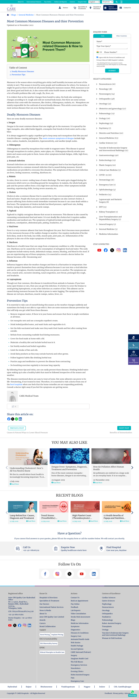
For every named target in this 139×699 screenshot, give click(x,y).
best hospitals (16, 384)
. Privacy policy (117, 693)
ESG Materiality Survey (48, 643)
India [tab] (102, 36)
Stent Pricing (45, 635)
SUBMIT (112, 70)
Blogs (13, 15)
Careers (72, 2)
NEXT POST (124, 428)
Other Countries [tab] (121, 36)
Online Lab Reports (60, 2)
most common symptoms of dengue (58, 138)
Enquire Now (82, 2)
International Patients (34, 2)
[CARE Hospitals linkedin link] (30, 625)
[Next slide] (132, 467)
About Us (21, 2)
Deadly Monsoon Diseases (23, 71)
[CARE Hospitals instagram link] (25, 625)
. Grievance (128, 693)
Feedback (108, 693)
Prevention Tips (19, 75)
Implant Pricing (57, 635)
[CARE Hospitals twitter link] (15, 625)
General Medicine (26, 15)
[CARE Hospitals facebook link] (20, 625)
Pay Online (47, 2)
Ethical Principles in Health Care (52, 652)
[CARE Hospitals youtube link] (10, 625)
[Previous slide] (7, 467)
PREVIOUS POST (17, 428)
